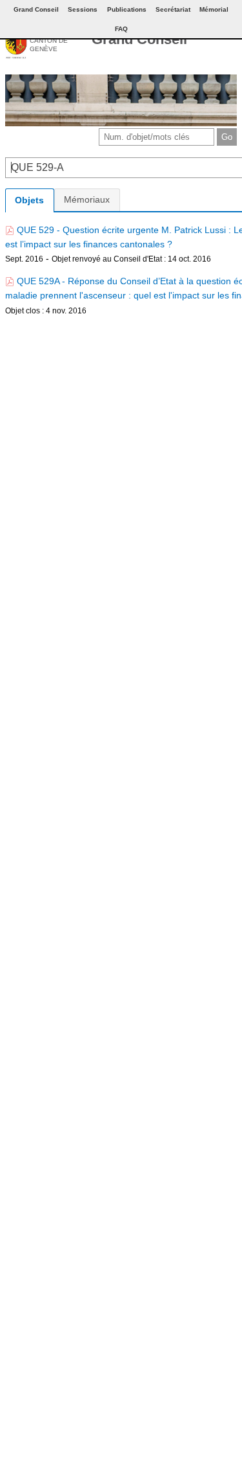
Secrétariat (173, 9)
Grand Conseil (139, 39)
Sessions (82, 9)
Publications (126, 9)
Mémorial (213, 9)
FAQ (121, 28)
